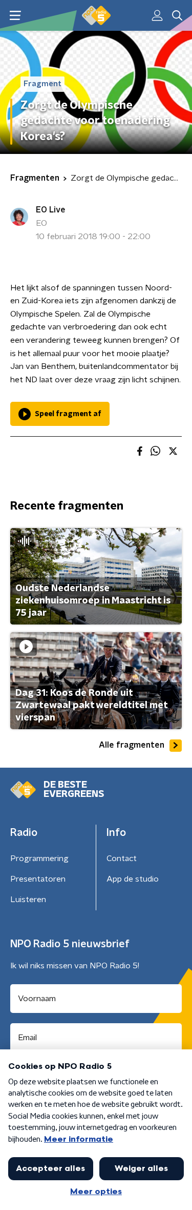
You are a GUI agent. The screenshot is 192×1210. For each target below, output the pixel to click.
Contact (121, 858)
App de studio (132, 879)
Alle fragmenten (131, 745)
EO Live (51, 210)
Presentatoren (38, 879)
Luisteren (28, 899)
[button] (15, 15)
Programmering (39, 858)
